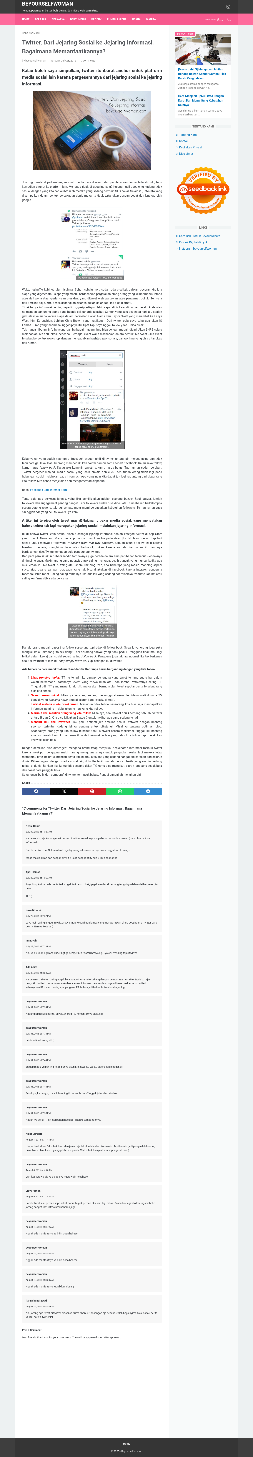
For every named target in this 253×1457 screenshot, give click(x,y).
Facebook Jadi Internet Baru (48, 490)
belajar (40, 19)
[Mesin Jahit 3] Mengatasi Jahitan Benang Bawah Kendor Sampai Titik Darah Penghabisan (202, 74)
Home (25, 19)
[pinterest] (92, 791)
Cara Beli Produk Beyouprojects (199, 236)
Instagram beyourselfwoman (198, 248)
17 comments (87, 60)
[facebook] (36, 791)
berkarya (58, 19)
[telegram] (148, 791)
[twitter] (64, 791)
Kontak (183, 141)
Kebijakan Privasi (190, 147)
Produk (96, 19)
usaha (136, 19)
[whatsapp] (120, 791)
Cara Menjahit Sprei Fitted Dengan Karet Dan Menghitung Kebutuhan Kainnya (201, 100)
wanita (151, 19)
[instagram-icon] (228, 7)
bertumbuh (78, 19)
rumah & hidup (116, 19)
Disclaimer (186, 153)
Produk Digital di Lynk (193, 242)
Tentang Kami (188, 135)
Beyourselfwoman (47, 4)
